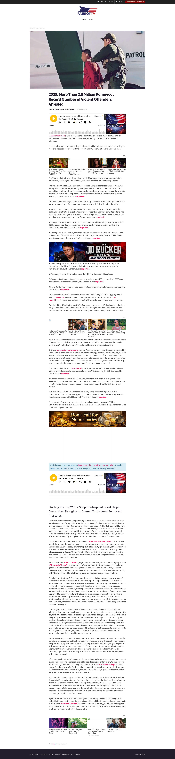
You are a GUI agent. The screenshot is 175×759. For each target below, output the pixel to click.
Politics (37, 754)
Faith (72, 754)
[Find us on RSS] (122, 2)
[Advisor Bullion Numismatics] (87, 419)
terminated (76, 368)
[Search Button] (98, 2)
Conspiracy (44, 754)
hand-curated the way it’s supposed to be (95, 465)
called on (60, 297)
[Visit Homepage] (87, 10)
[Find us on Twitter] (119, 2)
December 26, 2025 (82, 109)
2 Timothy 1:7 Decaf (58, 565)
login (54, 744)
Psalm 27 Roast (70, 562)
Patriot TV (142, 754)
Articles (36, 28)
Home (84, 19)
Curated (42, 28)
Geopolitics (65, 754)
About (31, 754)
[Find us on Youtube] (116, 2)
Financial (57, 754)
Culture (51, 754)
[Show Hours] (87, 252)
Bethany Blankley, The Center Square (62, 109)
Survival (77, 754)
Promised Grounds (68, 703)
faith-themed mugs (106, 664)
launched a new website (67, 350)
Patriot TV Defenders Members (135, 2)
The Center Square (57, 135)
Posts (91, 19)
